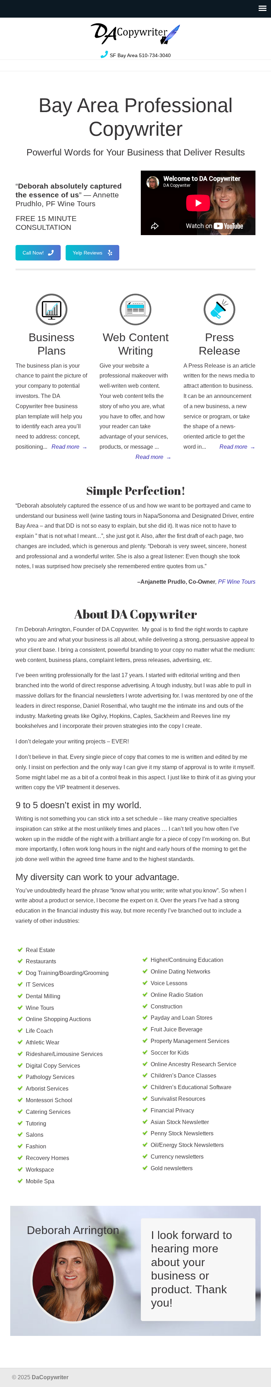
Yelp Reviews (87, 253)
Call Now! (33, 253)
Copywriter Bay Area (135, 34)
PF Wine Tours (236, 582)
